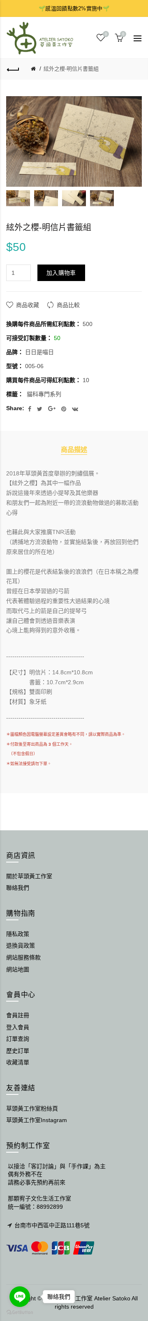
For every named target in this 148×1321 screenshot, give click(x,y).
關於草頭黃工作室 (29, 876)
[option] (18, 198)
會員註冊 (17, 1015)
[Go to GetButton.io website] (20, 1312)
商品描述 (74, 449)
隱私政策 (17, 934)
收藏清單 (17, 1062)
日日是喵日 (39, 352)
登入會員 (17, 1027)
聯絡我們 (17, 887)
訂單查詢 (17, 1038)
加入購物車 (61, 272)
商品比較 (68, 305)
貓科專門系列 (44, 394)
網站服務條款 (23, 957)
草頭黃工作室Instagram (36, 1120)
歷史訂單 (17, 1050)
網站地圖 (17, 969)
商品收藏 (27, 305)
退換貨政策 (20, 945)
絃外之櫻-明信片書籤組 (71, 69)
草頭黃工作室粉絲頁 (32, 1108)
